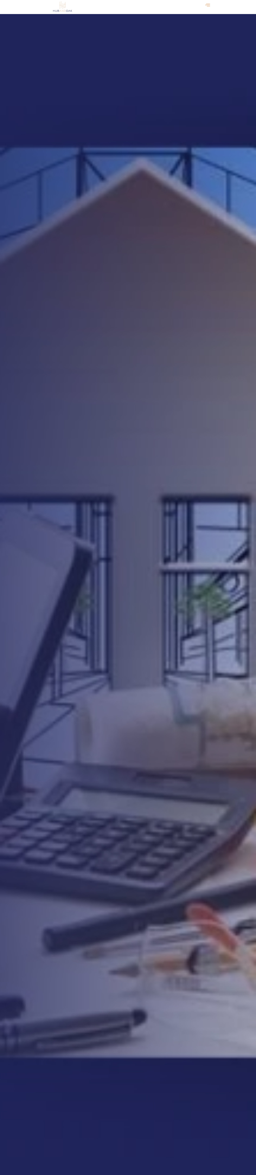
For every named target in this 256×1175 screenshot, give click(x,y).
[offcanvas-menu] (207, 5)
